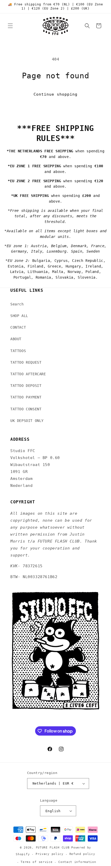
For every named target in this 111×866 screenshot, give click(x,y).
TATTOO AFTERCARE (28, 374)
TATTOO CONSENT (25, 409)
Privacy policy (50, 854)
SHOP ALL (19, 316)
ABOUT (15, 339)
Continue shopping (55, 94)
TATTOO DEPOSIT (25, 386)
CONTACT (18, 327)
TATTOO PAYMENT (25, 397)
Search (17, 304)
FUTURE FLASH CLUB (53, 847)
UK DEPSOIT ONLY (27, 421)
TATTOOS (18, 351)
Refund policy (82, 854)
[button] (10, 25)
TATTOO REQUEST (25, 362)
